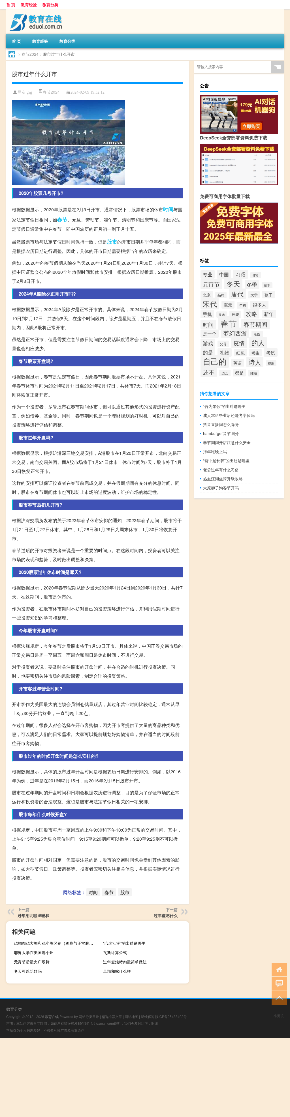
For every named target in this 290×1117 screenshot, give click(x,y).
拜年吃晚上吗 (215, 451)
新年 (269, 314)
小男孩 (279, 1015)
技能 (235, 314)
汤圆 (257, 334)
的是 (208, 352)
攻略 (251, 313)
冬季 (252, 284)
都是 (239, 373)
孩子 (268, 295)
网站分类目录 (89, 1016)
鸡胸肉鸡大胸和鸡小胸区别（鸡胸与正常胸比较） (56, 943)
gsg (29, 92)
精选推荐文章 (112, 1016)
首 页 (10, 4)
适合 (224, 373)
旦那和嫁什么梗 (117, 971)
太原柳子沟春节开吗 (221, 487)
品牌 (221, 295)
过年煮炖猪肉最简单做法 (125, 962)
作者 (256, 275)
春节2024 (30, 54)
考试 (270, 352)
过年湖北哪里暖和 (33, 915)
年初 (242, 305)
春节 (62, 219)
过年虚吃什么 (166, 915)
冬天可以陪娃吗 (28, 971)
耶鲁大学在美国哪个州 (34, 952)
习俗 (241, 274)
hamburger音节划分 (221, 433)
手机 (207, 314)
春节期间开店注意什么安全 (227, 442)
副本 (267, 285)
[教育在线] (36, 11)
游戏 (208, 343)
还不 (209, 372)
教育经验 (29, 4)
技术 (222, 314)
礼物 (224, 352)
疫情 (239, 343)
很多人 (259, 305)
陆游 (253, 373)
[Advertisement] (145, 1077)
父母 (223, 343)
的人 (258, 342)
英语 (237, 363)
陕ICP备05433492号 (171, 1016)
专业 (207, 274)
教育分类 (50, 4)
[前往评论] (278, 983)
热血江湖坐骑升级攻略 (223, 478)
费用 (271, 363)
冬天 (233, 284)
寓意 (228, 305)
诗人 (255, 362)
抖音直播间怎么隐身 (221, 424)
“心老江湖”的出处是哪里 (124, 943)
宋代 (210, 303)
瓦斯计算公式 (115, 952)
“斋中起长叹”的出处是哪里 (226, 460)
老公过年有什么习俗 (221, 469)
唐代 (237, 293)
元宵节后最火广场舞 (32, 962)
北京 (207, 295)
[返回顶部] (278, 997)
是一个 (209, 333)
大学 (254, 295)
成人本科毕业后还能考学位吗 (229, 415)
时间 (168, 209)
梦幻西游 (235, 332)
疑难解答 (147, 1016)
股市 (112, 241)
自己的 (215, 361)
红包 (240, 353)
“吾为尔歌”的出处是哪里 (224, 406)
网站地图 (131, 1016)
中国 (224, 274)
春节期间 (255, 324)
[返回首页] (278, 969)
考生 (255, 353)
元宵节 (211, 284)
